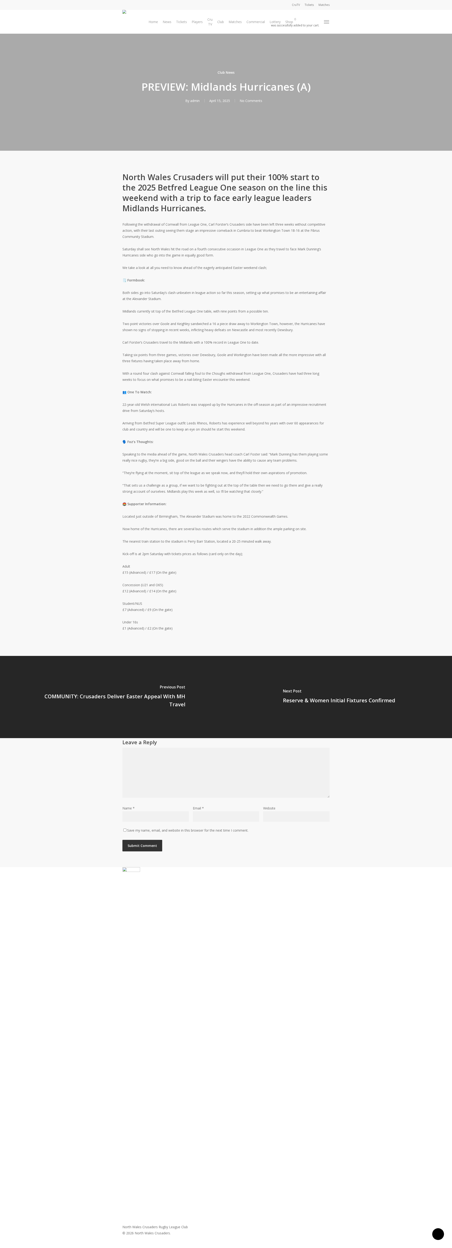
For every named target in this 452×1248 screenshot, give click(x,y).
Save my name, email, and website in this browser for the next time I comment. (187, 830)
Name (128, 808)
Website (269, 808)
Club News (226, 72)
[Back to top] (226, 1245)
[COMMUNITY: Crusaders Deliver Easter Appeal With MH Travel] (113, 697)
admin (195, 100)
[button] (327, 22)
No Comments (251, 100)
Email (198, 808)
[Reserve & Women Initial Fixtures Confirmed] (339, 697)
